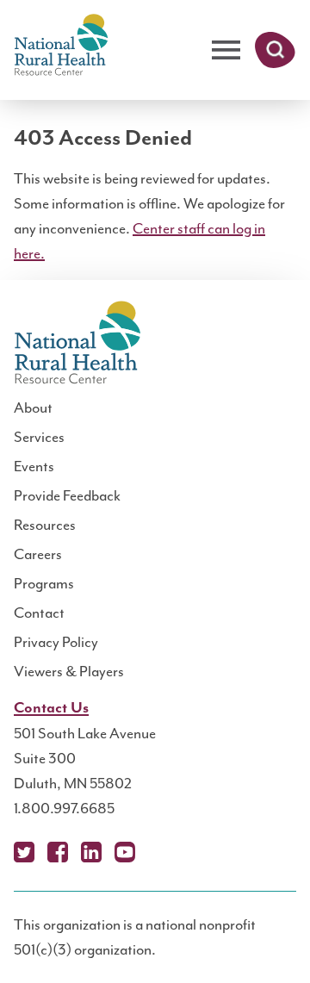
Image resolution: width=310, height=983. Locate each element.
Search (275, 50)
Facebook (57, 852)
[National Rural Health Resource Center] (61, 46)
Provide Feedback (67, 495)
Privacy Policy (56, 641)
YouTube (125, 852)
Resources (45, 524)
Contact (39, 612)
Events (34, 466)
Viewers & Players (69, 671)
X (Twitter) (24, 852)
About (33, 407)
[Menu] (226, 50)
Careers (38, 553)
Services (39, 436)
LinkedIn (91, 852)
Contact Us (51, 708)
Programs (44, 583)
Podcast (158, 852)
